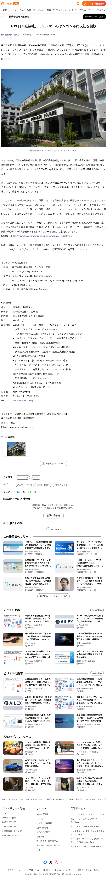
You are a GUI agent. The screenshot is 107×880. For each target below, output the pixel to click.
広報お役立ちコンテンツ (13, 835)
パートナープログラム (29, 870)
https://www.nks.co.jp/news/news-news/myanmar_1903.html (40, 236)
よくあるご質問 (43, 832)
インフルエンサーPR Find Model (85, 826)
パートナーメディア (11, 826)
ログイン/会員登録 (95, 4)
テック (92, 10)
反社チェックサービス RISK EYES (86, 846)
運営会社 (11, 870)
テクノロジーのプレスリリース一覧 (27, 799)
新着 (5, 10)
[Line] (29, 492)
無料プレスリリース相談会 (48, 845)
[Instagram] (56, 862)
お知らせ (40, 836)
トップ (4, 799)
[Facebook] (18, 492)
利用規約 (47, 870)
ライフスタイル (60, 10)
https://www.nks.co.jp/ (24, 400)
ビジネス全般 (59, 485)
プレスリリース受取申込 (47, 841)
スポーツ (73, 10)
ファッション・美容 (42, 10)
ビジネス (83, 10)
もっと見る (97, 610)
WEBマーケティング (26, 485)
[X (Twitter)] (23, 492)
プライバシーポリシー (64, 870)
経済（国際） (44, 485)
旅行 (29, 10)
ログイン (40, 819)
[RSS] (62, 862)
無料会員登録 (42, 814)
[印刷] (34, 492)
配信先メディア (9, 822)
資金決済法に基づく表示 (88, 870)
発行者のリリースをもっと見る (53, 596)
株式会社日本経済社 (10, 34)
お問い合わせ (53, 515)
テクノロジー (23, 477)
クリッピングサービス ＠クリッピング (87, 814)
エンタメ (13, 10)
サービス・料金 (9, 817)
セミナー (40, 850)
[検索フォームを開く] (78, 3)
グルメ (22, 10)
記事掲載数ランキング (12, 831)
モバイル (101, 10)
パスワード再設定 (44, 823)
